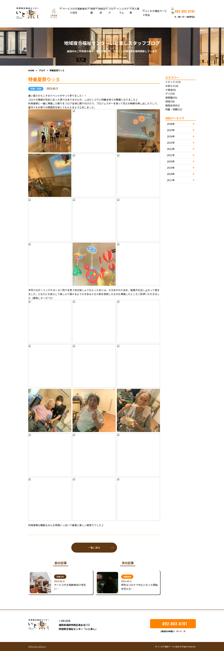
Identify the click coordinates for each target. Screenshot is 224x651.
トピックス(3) (173, 82)
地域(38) (170, 101)
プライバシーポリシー (37, 646)
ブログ (42, 70)
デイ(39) (170, 93)
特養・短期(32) (173, 109)
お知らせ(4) (171, 86)
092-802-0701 (174, 623)
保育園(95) (171, 97)
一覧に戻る (94, 547)
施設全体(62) (172, 105)
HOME (31, 70)
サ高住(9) (170, 90)
